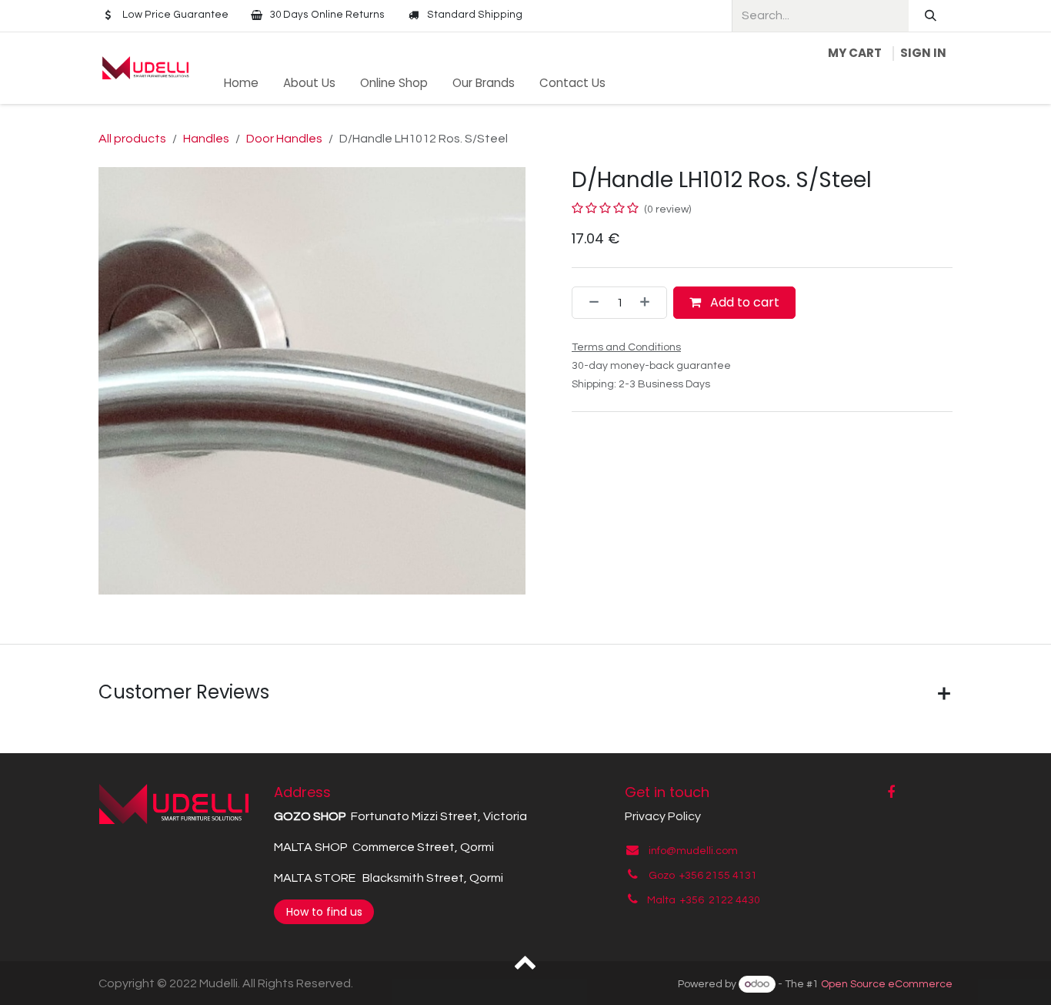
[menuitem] (241, 84)
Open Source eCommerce (887, 984)
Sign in (923, 53)
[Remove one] (589, 302)
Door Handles (284, 138)
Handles (206, 138)
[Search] (931, 16)
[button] (525, 961)
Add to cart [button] (743, 302)
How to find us (324, 912)
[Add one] (649, 302)
